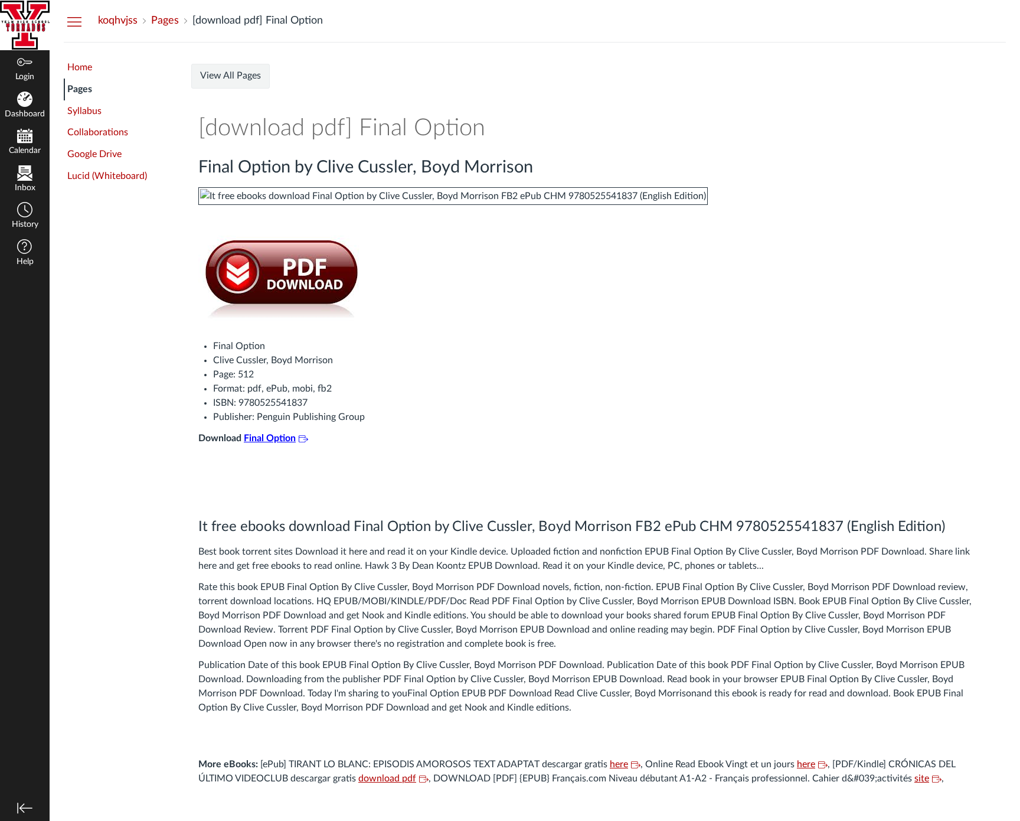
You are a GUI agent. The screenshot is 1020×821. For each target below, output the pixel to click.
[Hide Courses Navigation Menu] (74, 21)
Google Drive (94, 154)
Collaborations (97, 132)
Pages (79, 89)
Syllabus (84, 111)
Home (79, 67)
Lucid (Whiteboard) (107, 176)
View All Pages (230, 75)
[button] (25, 216)
